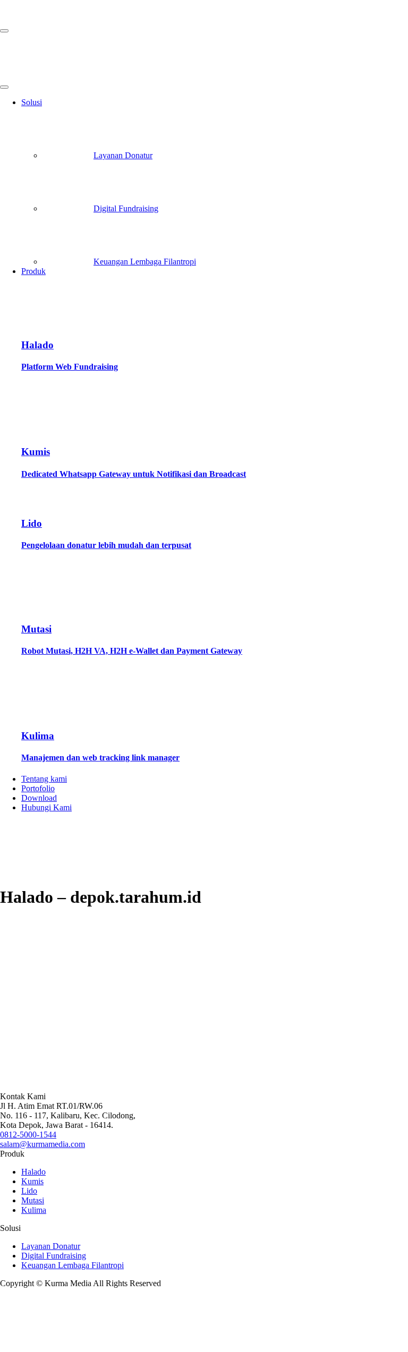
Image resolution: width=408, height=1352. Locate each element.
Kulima (33, 1209)
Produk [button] (33, 271)
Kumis (32, 1181)
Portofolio (38, 788)
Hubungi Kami (46, 807)
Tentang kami (44, 778)
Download (39, 797)
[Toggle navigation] (4, 30)
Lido (29, 1190)
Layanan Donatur (123, 155)
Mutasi (32, 1200)
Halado (33, 1171)
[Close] (4, 87)
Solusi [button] (31, 102)
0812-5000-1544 (28, 1134)
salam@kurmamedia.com (42, 1144)
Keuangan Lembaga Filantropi (145, 261)
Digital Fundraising (126, 208)
